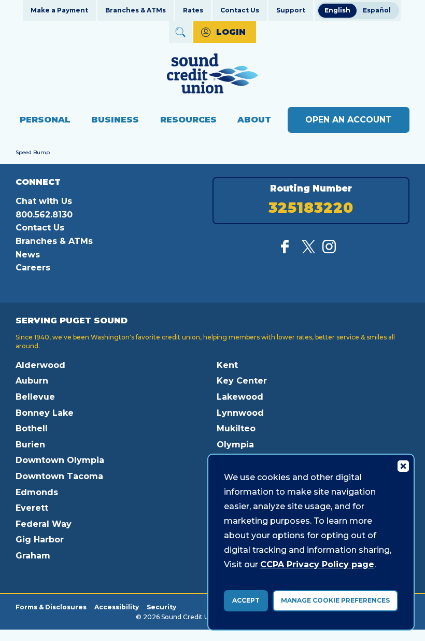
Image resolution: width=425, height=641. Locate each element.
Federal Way (44, 524)
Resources (188, 120)
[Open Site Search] (180, 32)
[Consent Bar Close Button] (402, 465)
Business (115, 120)
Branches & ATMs (135, 10)
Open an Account (348, 120)
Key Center (242, 381)
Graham (33, 556)
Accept (246, 600)
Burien (30, 444)
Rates (193, 10)
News (28, 255)
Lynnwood (240, 413)
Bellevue (35, 397)
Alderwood (40, 365)
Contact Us (239, 10)
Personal (45, 120)
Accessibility (116, 606)
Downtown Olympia (60, 460)
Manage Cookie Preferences (335, 600)
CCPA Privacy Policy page (317, 564)
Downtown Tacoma (59, 476)
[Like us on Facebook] (287, 250)
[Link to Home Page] (212, 75)
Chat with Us (44, 201)
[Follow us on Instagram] (329, 250)
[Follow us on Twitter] (308, 250)
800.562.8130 (44, 215)
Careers (33, 267)
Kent (227, 365)
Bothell (32, 428)
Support (290, 10)
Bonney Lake (45, 413)
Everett (32, 508)
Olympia (235, 444)
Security (161, 606)
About (254, 120)
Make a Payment (59, 10)
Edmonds (37, 492)
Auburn (32, 381)
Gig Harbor (40, 539)
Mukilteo (236, 428)
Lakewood (240, 397)
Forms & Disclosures (51, 606)
